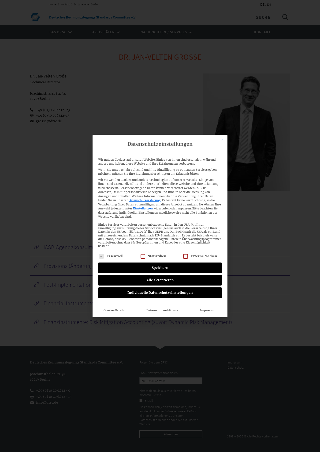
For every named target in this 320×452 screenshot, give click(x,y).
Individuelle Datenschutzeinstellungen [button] (160, 292)
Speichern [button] (160, 268)
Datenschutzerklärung (144, 200)
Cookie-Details (114, 310)
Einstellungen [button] (143, 208)
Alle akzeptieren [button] (160, 280)
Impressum (208, 310)
